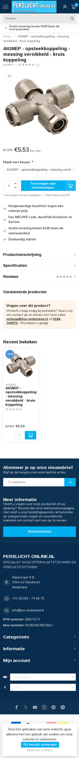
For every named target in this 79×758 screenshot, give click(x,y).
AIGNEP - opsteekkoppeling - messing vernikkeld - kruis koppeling (20, 396)
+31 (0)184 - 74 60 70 (28, 598)
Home (7, 36)
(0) (38, 65)
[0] (73, 7)
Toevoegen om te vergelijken (22, 195)
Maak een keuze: (18, 162)
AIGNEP (8, 65)
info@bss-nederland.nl (28, 610)
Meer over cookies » (40, 750)
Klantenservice (39, 531)
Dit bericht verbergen (40, 744)
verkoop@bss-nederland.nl (27, 319)
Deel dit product (56, 195)
